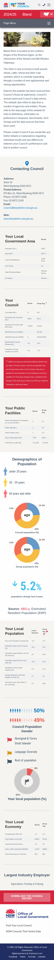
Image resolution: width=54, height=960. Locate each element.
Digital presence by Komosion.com (27, 953)
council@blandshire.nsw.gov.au (20, 208)
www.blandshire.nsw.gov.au (18, 218)
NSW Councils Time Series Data (23, 931)
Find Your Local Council (19, 925)
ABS (24, 608)
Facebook (13, 957)
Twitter (23, 957)
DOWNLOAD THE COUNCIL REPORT (27, 897)
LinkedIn (41, 957)
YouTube (32, 957)
